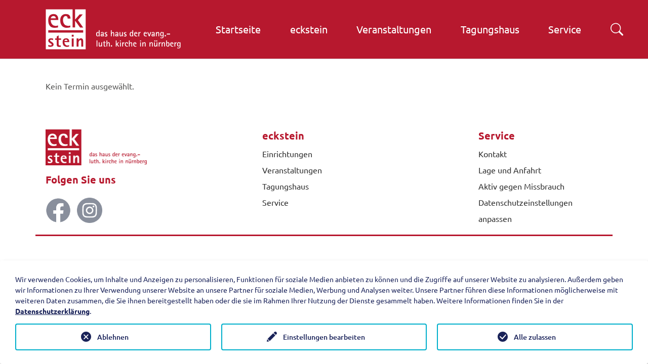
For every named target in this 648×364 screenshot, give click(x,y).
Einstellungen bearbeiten (324, 337)
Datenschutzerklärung (52, 310)
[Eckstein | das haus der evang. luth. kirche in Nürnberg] (113, 29)
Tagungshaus (285, 186)
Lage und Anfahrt (509, 170)
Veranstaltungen (292, 170)
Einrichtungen (287, 154)
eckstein (283, 135)
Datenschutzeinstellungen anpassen (525, 210)
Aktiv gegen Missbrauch (521, 186)
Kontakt (492, 154)
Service (275, 202)
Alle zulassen (535, 337)
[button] (617, 29)
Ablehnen (113, 337)
